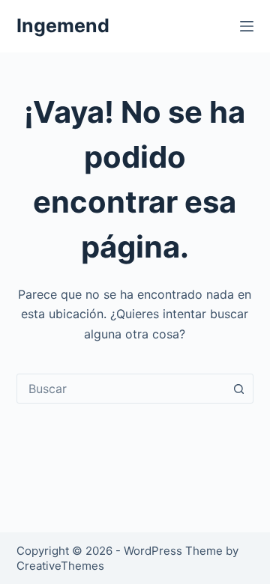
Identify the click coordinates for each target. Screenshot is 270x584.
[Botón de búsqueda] (238, 388)
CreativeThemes (60, 566)
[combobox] (121, 389)
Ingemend (63, 25)
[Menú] (247, 26)
